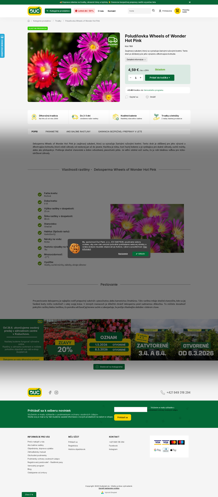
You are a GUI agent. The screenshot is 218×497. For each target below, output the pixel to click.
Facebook (50, 392)
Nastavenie (123, 253)
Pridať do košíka (159, 77)
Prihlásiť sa (122, 417)
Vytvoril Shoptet (111, 492)
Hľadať (153, 10)
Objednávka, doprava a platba (40, 448)
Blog (29, 469)
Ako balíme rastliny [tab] (78, 131)
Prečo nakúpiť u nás (36, 442)
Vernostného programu (153, 90)
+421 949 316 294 (178, 392)
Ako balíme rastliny (36, 445)
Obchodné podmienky (37, 455)
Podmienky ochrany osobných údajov (44, 459)
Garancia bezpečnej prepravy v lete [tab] (120, 131)
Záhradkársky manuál (37, 452)
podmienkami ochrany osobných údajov (162, 410)
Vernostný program (36, 466)
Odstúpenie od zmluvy (37, 472)
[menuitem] (58, 11)
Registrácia (73, 446)
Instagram (56, 392)
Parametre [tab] (52, 131)
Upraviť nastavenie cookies (109, 488)
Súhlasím (141, 254)
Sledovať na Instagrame (111, 366)
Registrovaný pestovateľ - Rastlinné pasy (45, 462)
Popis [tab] (35, 131)
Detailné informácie (135, 59)
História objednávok (76, 449)
